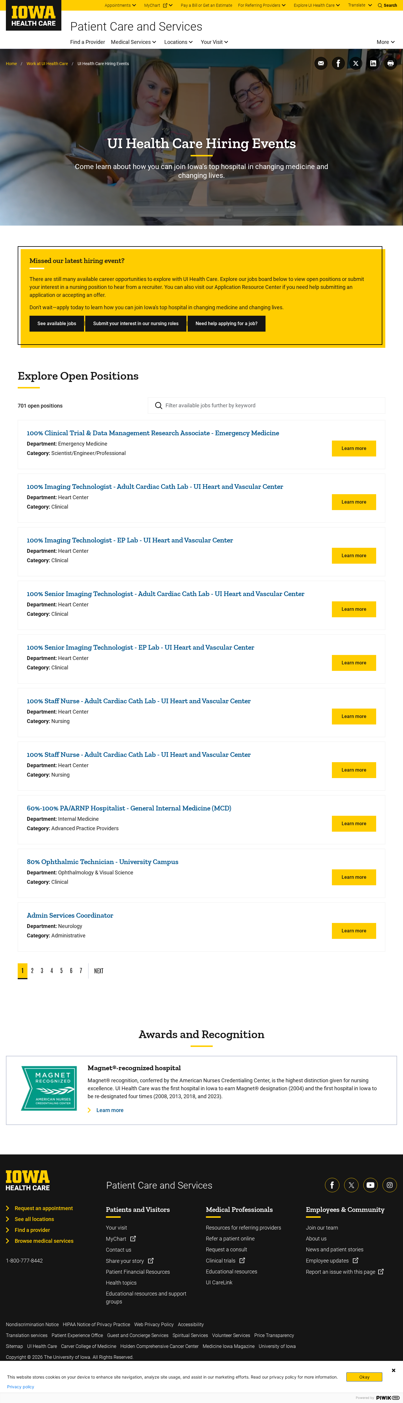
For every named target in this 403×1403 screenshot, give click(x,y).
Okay (364, 1376)
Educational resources (231, 1271)
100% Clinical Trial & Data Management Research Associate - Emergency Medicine (153, 432)
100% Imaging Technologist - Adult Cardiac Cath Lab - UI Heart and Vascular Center (155, 486)
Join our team (322, 1228)
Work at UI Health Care (47, 63)
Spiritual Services (190, 1335)
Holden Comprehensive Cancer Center (159, 1346)
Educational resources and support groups (146, 1298)
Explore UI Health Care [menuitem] (314, 5)
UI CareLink (219, 1282)
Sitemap (14, 1346)
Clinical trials (221, 1261)
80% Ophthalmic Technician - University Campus (102, 861)
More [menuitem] (383, 42)
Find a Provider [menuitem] (87, 42)
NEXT (98, 970)
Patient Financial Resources (138, 1272)
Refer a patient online (230, 1238)
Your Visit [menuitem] (212, 42)
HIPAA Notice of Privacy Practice (96, 1324)
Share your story (125, 1261)
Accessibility (191, 1324)
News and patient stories (334, 1249)
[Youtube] (370, 1185)
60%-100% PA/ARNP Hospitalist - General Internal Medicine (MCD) (129, 808)
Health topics (121, 1283)
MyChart (116, 1239)
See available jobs (56, 323)
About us (316, 1238)
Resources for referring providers (243, 1228)
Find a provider (32, 1230)
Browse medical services (44, 1241)
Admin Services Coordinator (70, 915)
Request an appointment (44, 1208)
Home (11, 63)
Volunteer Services (231, 1335)
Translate (356, 5)
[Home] (33, 15)
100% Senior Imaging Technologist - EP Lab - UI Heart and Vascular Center (140, 647)
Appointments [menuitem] (118, 5)
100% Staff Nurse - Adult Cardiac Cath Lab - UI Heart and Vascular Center (139, 700)
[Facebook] (332, 1185)
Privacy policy (20, 1386)
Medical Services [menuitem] (131, 42)
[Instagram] (389, 1185)
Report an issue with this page (340, 1272)
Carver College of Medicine (88, 1346)
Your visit (116, 1228)
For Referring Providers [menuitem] (259, 5)
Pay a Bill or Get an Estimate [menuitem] (206, 5)
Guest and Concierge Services (137, 1335)
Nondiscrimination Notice (32, 1324)
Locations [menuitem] (175, 42)
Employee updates (328, 1261)
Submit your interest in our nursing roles (135, 323)
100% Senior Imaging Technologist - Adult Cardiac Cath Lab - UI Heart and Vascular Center (165, 593)
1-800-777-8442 (24, 1261)
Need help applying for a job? (227, 323)
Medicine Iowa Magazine (229, 1346)
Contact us (118, 1250)
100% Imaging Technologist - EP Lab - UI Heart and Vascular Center (130, 540)
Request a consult (226, 1249)
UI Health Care (42, 1346)
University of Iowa (277, 1346)
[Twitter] (351, 1185)
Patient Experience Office (77, 1335)
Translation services (26, 1335)
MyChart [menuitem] (152, 5)
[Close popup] (393, 1370)
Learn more (354, 448)
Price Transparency (274, 1335)
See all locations (34, 1219)
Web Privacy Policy (154, 1324)
